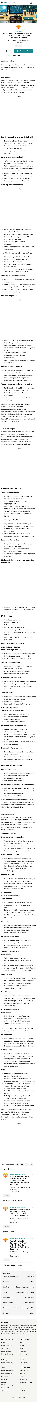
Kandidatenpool (6, 1351)
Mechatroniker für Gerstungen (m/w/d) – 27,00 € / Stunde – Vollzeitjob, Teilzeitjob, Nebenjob (19, 1245)
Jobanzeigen (5, 1348)
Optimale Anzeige (6, 1373)
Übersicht (4, 1342)
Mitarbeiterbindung (7, 1385)
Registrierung (24, 1370)
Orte (21, 1376)
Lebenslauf (23, 1351)
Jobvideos (4, 1357)
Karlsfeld (31, 1282)
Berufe (22, 1348)
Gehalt (22, 1360)
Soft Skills (4, 1379)
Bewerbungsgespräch (7, 1370)
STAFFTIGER (18, 31)
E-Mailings (4, 1360)
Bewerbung (23, 1354)
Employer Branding (7, 1354)
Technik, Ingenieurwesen (17, 1174)
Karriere (3, 1382)
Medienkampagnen (7, 1362)
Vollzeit (19, 46)
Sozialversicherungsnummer (9, 1388)
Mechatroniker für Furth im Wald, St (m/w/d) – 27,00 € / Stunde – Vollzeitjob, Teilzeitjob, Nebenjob (19, 1180)
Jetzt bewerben (24, 51)
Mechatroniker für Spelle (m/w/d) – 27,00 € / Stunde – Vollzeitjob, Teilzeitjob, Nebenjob (20, 1213)
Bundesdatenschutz (26, 1382)
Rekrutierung (5, 1376)
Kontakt (22, 1391)
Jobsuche (23, 1345)
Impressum (23, 1388)
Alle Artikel (4, 1391)
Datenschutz (23, 1379)
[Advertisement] (18, 116)
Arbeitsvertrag (24, 1357)
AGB (21, 1385)
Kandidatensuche (6, 1345)
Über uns (22, 1373)
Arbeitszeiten (24, 1362)
